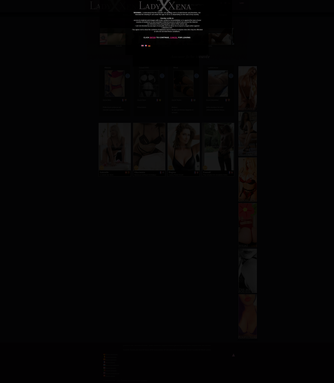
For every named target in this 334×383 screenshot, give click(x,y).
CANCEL (174, 37)
